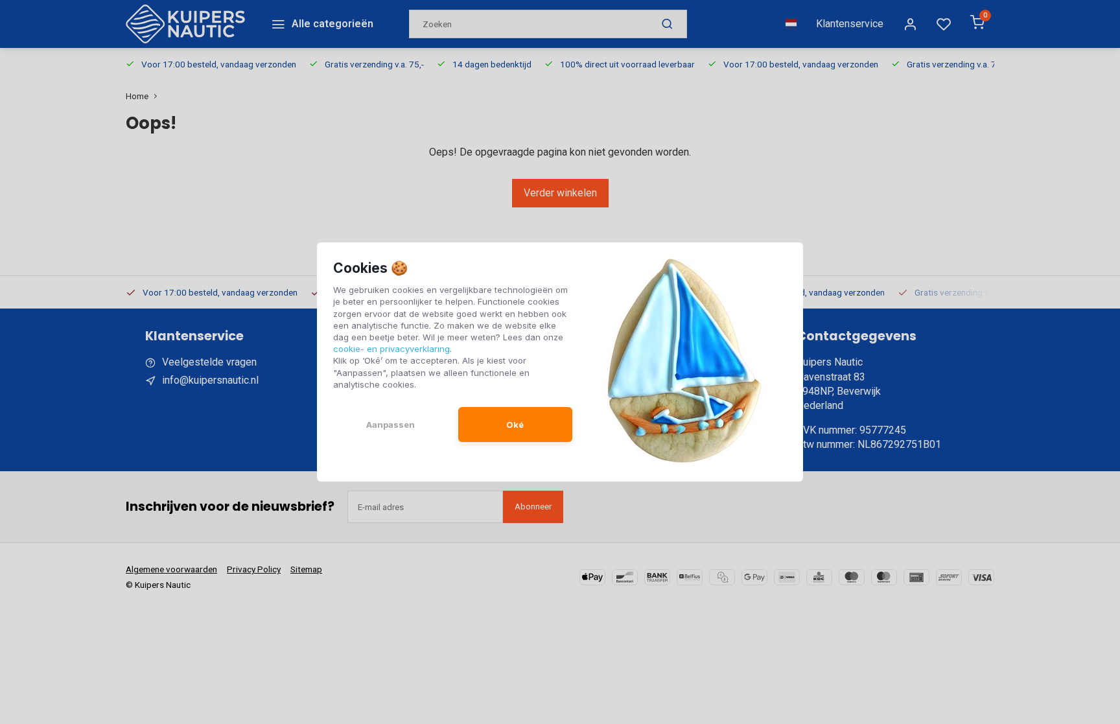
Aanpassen (390, 424)
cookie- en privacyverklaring (391, 349)
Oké (515, 424)
